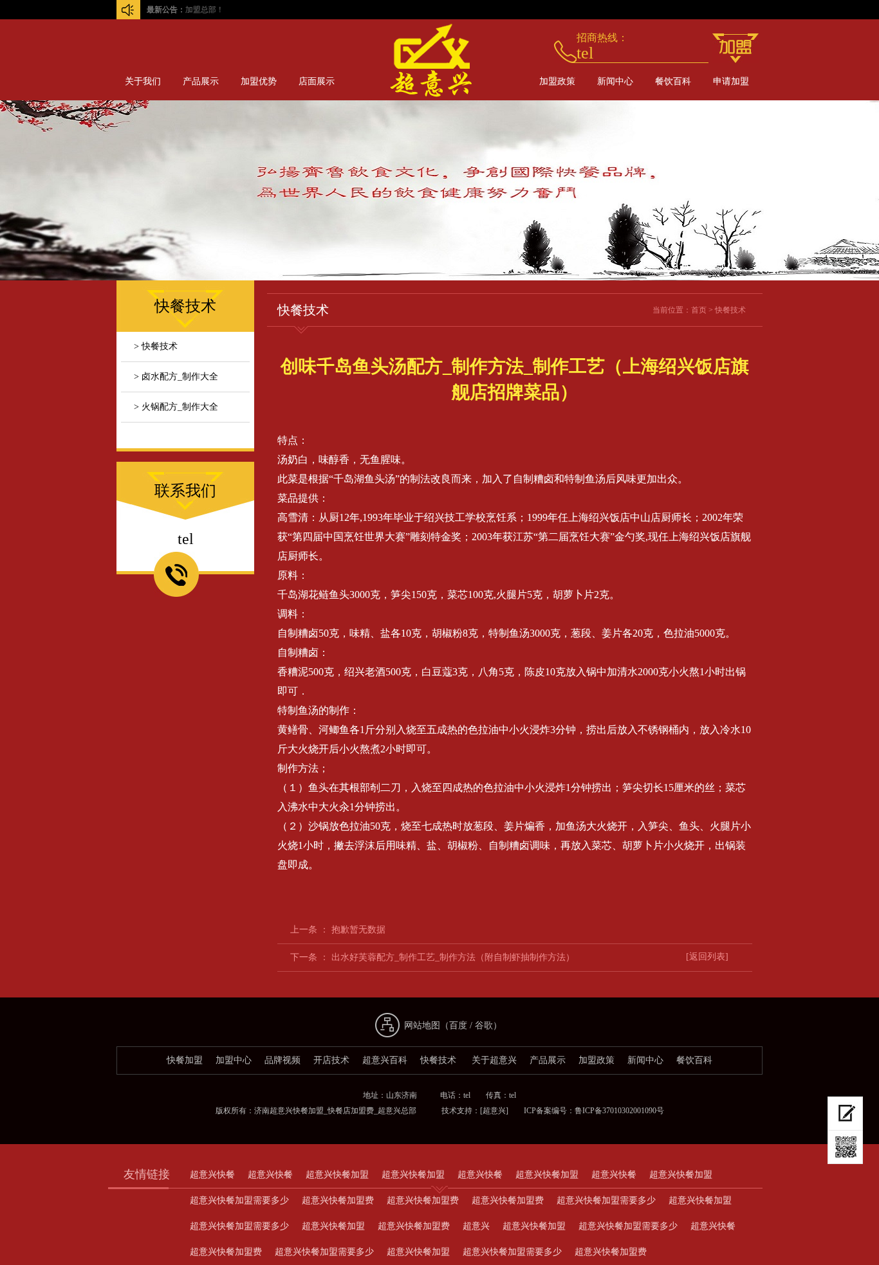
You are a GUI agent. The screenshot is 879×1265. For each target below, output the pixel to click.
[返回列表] (707, 956)
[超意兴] (494, 1110)
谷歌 (484, 1025)
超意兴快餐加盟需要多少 (239, 1200)
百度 (458, 1025)
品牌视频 (282, 1060)
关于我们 (143, 81)
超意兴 (476, 1226)
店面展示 (317, 81)
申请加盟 (731, 81)
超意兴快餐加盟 (337, 1174)
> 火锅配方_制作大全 (176, 407)
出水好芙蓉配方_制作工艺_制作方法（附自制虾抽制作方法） (453, 957)
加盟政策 (557, 81)
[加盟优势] (735, 48)
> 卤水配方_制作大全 (176, 376)
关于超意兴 (494, 1060)
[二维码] (845, 1147)
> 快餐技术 (156, 346)
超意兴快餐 (212, 1174)
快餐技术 (730, 309)
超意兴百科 (384, 1060)
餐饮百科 (673, 81)
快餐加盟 (185, 1060)
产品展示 (201, 81)
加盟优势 (259, 81)
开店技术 (331, 1060)
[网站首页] (424, 106)
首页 (699, 309)
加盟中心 (234, 1060)
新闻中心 (615, 81)
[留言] (845, 1114)
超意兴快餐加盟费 (338, 1200)
